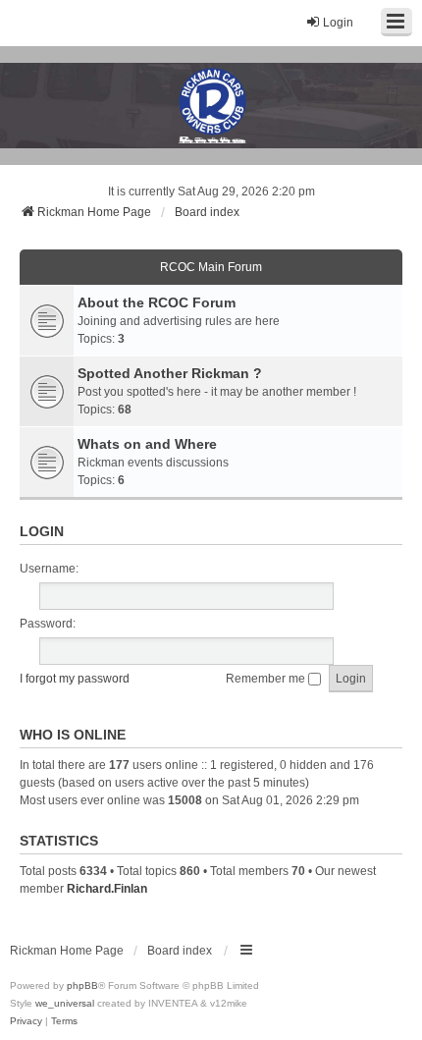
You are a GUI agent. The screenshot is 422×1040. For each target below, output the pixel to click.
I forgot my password (75, 678)
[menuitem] (26, 1021)
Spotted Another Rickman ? (170, 373)
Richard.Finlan (107, 889)
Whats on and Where (147, 444)
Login (42, 531)
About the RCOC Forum (157, 302)
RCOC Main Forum (211, 267)
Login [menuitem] (338, 22)
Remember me (267, 678)
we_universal (64, 1003)
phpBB (82, 985)
